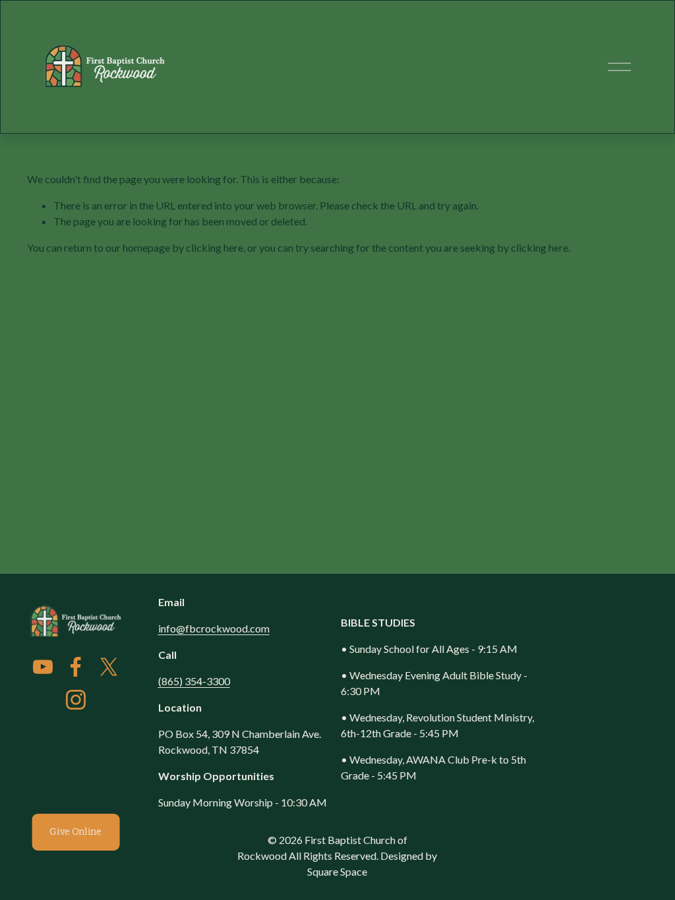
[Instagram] (75, 699)
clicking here (214, 247)
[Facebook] (75, 666)
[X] (108, 666)
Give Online (75, 831)
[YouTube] (42, 666)
